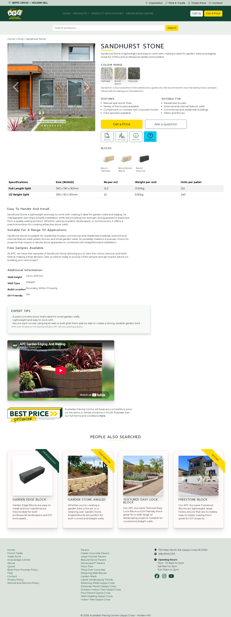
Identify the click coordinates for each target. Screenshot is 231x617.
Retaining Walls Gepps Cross (98, 582)
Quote (11, 566)
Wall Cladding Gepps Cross (97, 596)
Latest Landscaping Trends (97, 579)
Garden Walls (88, 576)
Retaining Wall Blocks (94, 573)
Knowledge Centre (140, 13)
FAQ (10, 573)
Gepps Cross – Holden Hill (29, 3)
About (11, 563)
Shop (20, 38)
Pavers (85, 549)
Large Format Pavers (93, 556)
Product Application (106, 13)
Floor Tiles (87, 566)
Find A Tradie (177, 2)
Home (66, 13)
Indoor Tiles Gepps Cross (95, 599)
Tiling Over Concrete (93, 569)
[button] (16, 87)
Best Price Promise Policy (22, 569)
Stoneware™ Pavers (93, 563)
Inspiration (155, 2)
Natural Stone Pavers (93, 559)
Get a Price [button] (121, 124)
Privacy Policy (15, 579)
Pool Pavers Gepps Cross (95, 592)
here (102, 415)
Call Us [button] (196, 13)
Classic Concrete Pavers (95, 553)
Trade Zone (198, 2)
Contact (217, 2)
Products (80, 13)
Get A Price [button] (213, 13)
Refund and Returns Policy (23, 582)
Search (172, 27)
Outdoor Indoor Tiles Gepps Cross (101, 589)
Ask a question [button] (165, 124)
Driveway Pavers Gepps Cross (98, 586)
